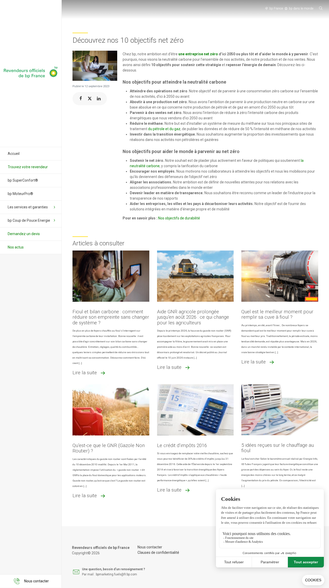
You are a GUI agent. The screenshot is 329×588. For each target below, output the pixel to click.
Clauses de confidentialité (158, 552)
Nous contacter (150, 547)
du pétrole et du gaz (164, 129)
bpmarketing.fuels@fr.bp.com (116, 574)
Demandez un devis (24, 234)
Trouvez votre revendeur (28, 167)
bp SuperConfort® (23, 180)
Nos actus (16, 247)
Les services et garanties (28, 207)
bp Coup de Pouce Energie (29, 220)
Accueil (14, 154)
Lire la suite (84, 373)
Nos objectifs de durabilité (179, 218)
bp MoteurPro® (20, 194)
